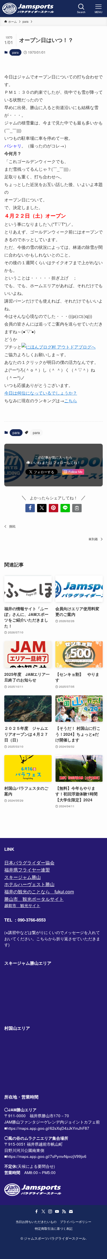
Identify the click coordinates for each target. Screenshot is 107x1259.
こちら (70, 400)
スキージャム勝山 (22, 877)
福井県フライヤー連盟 (27, 869)
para (15, 52)
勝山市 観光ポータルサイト (34, 899)
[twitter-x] (43, 1211)
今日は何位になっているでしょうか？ (40, 393)
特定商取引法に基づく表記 (53, 1228)
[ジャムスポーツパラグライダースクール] (28, 8)
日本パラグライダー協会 (29, 862)
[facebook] (36, 1211)
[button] (30, 508)
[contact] (70, 1211)
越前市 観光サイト (22, 905)
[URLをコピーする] (77, 508)
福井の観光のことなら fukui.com (39, 891)
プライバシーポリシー (75, 1221)
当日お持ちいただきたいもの (36, 1221)
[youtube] (57, 1211)
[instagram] (50, 1211)
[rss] (63, 1211)
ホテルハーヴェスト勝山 (29, 884)
